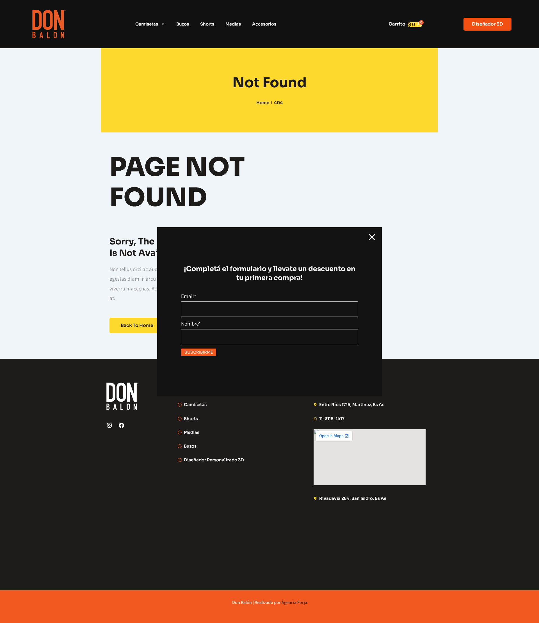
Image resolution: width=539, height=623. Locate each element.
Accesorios (264, 24)
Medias (233, 24)
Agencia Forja (294, 602)
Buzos (182, 24)
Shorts (207, 24)
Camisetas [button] (146, 24)
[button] (372, 237)
